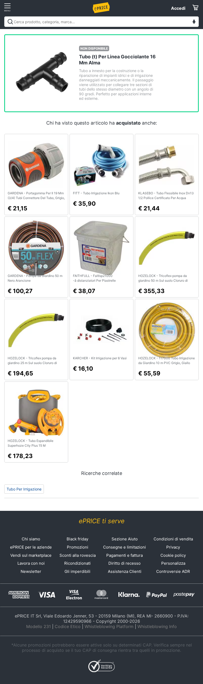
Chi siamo (31, 538)
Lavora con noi (31, 563)
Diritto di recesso (124, 563)
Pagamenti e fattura (124, 555)
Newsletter (31, 571)
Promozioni (77, 547)
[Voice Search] (194, 22)
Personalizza (173, 563)
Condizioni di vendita (173, 538)
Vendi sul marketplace (31, 555)
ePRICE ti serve (101, 521)
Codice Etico (68, 626)
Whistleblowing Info (157, 626)
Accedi (178, 8)
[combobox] (101, 21)
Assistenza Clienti (124, 571)
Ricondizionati (77, 563)
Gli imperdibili (77, 571)
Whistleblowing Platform (109, 626)
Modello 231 (38, 626)
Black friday (77, 538)
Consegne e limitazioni (124, 547)
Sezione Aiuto (125, 538)
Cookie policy (173, 555)
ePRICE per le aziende (31, 547)
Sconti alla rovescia (77, 555)
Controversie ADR (173, 571)
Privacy (173, 547)
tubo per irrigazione (24, 489)
